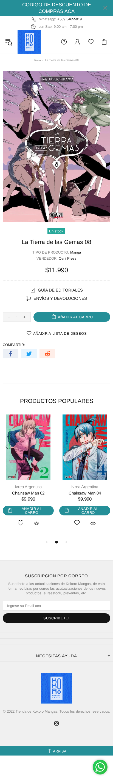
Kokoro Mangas (29, 42)
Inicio (37, 60)
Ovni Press (68, 258)
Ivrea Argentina (28, 486)
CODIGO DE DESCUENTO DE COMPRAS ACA (56, 8)
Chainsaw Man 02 (28, 493)
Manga (75, 252)
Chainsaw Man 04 (85, 493)
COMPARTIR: (14, 345)
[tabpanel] (28, 476)
